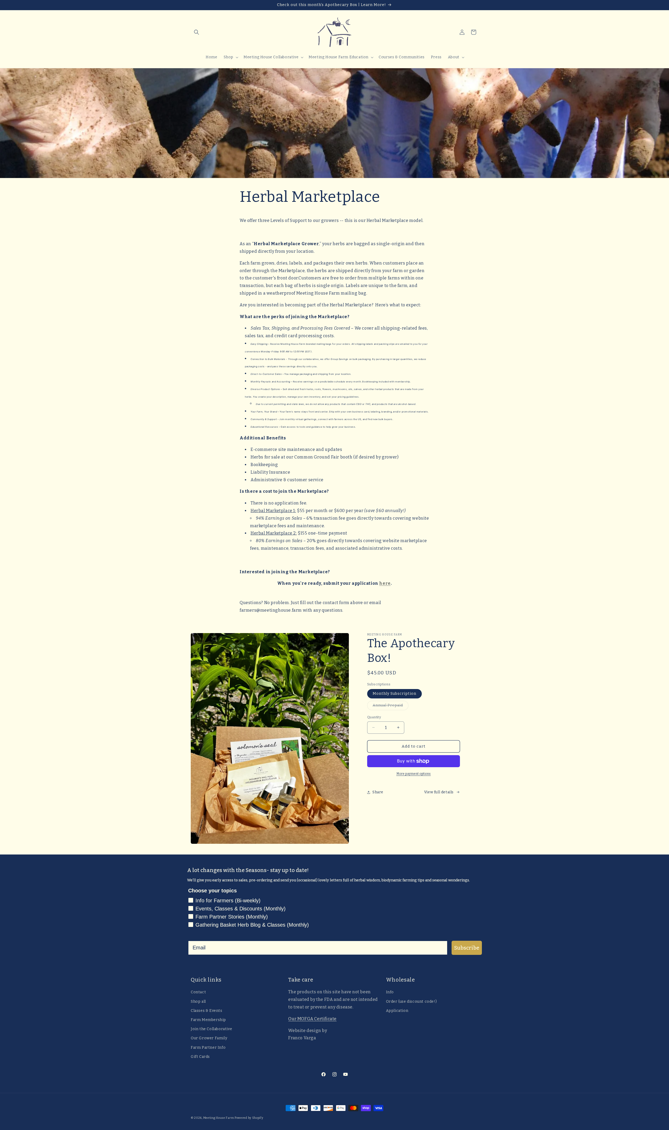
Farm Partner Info (208, 1047)
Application (397, 1010)
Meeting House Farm (218, 1118)
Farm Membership (208, 1019)
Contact (198, 992)
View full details (439, 792)
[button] (196, 32)
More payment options (413, 774)
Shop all (198, 1001)
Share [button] (377, 792)
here (384, 583)
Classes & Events (206, 1010)
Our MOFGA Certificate (312, 1018)
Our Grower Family (209, 1038)
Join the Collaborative (211, 1029)
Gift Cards (200, 1056)
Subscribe (466, 948)
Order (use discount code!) (411, 1001)
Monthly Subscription (394, 693)
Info (390, 992)
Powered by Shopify (249, 1118)
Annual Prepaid (390, 706)
